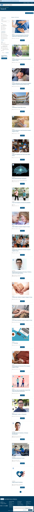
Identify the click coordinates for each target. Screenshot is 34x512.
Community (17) (5, 34)
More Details (22, 40)
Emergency (9, 510)
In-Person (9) (4, 28)
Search (2, 19)
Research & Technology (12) (6, 50)
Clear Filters (7, 52)
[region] (23, 508)
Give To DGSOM (19, 502)
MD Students (10, 502)
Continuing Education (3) (6, 44)
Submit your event (4, 58)
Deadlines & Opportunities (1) (5, 25)
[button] (28, 3)
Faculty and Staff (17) (5, 35)
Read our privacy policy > (28, 508)
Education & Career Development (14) (5, 46)
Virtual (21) (4, 29)
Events (3, 7)
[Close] (32, 507)
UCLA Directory (27, 502)
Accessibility (12, 510)
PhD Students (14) (5, 38)
